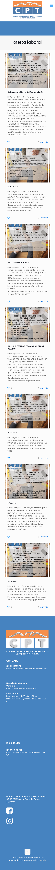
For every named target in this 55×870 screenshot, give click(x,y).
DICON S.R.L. (13, 432)
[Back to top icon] (27, 852)
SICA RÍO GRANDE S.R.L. (18, 262)
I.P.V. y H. (11, 503)
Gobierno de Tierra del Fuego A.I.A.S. (25, 92)
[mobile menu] (51, 5)
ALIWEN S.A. (12, 186)
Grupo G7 (12, 581)
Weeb (43, 860)
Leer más (44, 142)
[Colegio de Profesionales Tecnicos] (27, 9)
